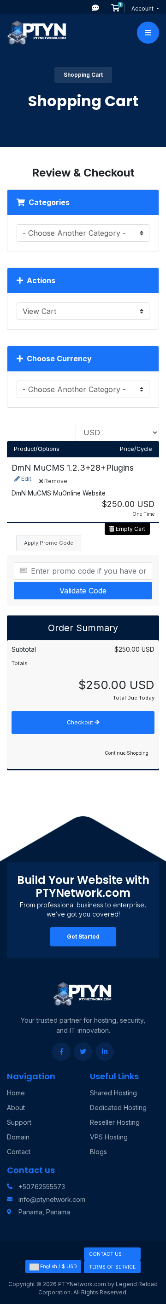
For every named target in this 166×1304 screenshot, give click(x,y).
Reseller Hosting (115, 1122)
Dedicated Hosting (118, 1107)
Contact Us (105, 1254)
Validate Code (83, 590)
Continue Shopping (126, 753)
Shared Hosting (113, 1093)
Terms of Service (112, 1267)
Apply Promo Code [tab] (48, 543)
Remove (55, 481)
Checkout (81, 722)
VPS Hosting (109, 1137)
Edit (25, 478)
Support (19, 1122)
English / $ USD (58, 1266)
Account (143, 8)
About (16, 1107)
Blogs (98, 1152)
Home (16, 1093)
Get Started (83, 936)
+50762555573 (41, 1186)
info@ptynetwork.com (51, 1199)
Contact (18, 1152)
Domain (18, 1137)
